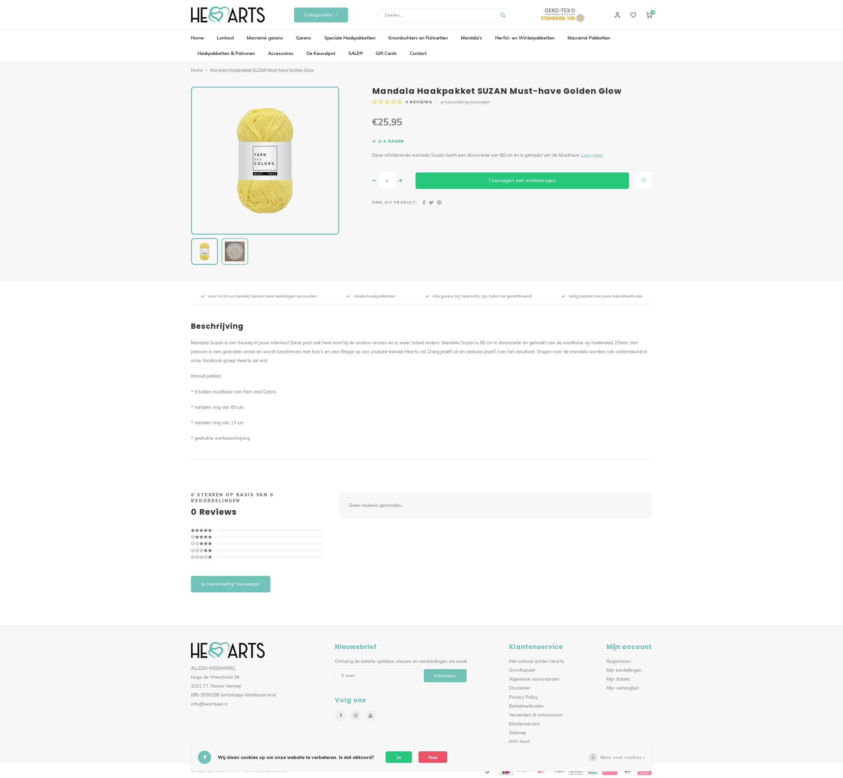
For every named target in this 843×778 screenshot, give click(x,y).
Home (197, 38)
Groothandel (522, 670)
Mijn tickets (618, 679)
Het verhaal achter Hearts (536, 661)
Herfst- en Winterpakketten (525, 38)
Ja (398, 757)
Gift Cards (386, 53)
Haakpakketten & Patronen (226, 53)
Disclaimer (519, 687)
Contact (418, 53)
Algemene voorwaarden (534, 679)
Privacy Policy (523, 697)
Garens (303, 38)
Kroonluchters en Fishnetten (418, 38)
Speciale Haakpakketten (349, 38)
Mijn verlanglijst (623, 687)
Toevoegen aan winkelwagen (522, 180)
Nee (432, 757)
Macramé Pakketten (589, 38)
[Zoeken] (502, 14)
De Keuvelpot (321, 53)
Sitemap (517, 732)
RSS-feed (519, 741)
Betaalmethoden (526, 706)
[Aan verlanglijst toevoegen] (644, 180)
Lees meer (592, 155)
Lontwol (225, 38)
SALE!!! (355, 53)
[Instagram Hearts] (355, 715)
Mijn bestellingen (624, 670)
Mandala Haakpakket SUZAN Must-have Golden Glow (262, 70)
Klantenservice (524, 723)
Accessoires (280, 53)
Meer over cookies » (622, 757)
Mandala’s (471, 38)
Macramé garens (265, 38)
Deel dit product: (394, 202)
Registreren (619, 661)
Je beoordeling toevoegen (465, 101)
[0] (649, 15)
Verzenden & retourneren (535, 714)
